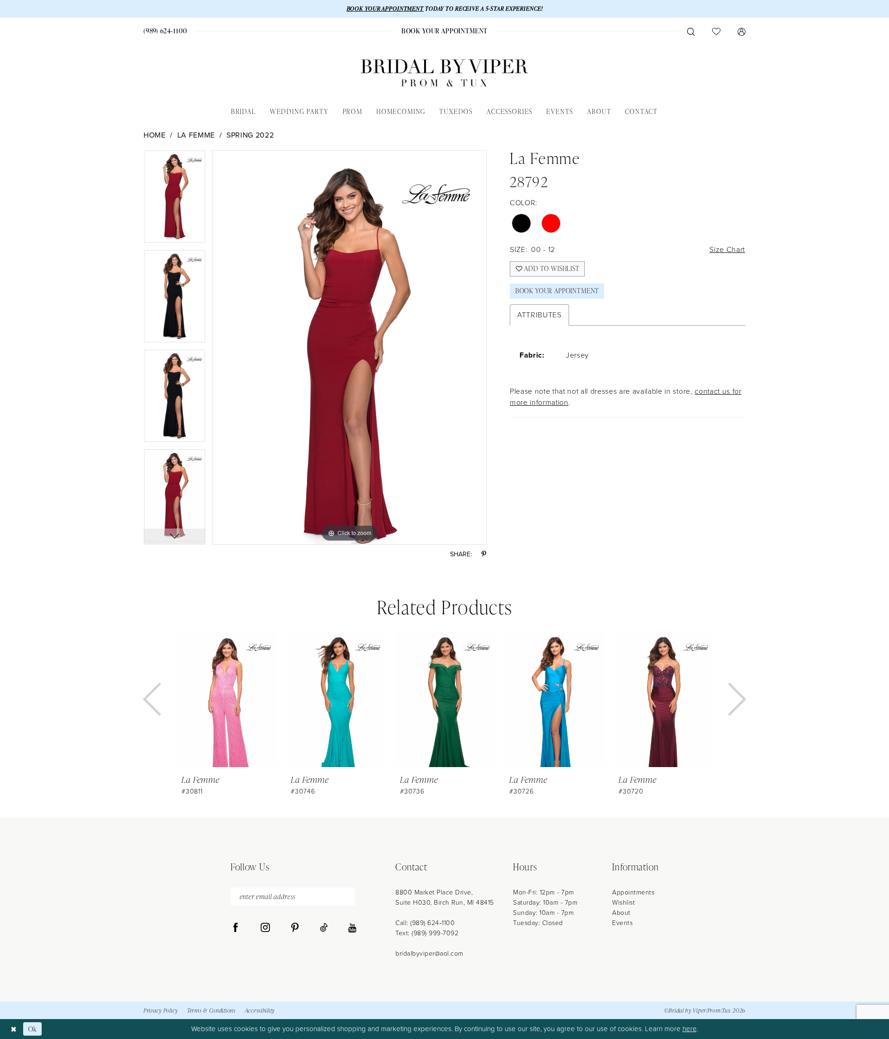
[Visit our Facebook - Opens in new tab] (236, 927)
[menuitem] (165, 31)
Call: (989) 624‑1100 (425, 923)
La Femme (196, 135)
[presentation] (227, 699)
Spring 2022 (250, 135)
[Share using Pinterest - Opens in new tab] (484, 554)
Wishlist (623, 902)
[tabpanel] (175, 200)
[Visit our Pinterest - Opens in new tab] (295, 927)
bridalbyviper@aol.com (429, 953)
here (689, 1029)
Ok (32, 1029)
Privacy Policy (161, 1010)
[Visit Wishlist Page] (716, 31)
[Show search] (690, 31)
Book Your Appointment (557, 290)
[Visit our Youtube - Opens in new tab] (352, 928)
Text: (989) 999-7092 (426, 933)
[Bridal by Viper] (444, 73)
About (621, 913)
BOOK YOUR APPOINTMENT (385, 9)
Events (622, 923)
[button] (741, 31)
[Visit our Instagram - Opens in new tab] (265, 927)
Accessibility (260, 1010)
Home (155, 135)
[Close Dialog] (14, 1029)
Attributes (539, 314)
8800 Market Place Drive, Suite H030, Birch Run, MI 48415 (444, 897)
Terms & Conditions (211, 1010)
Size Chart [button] (727, 249)
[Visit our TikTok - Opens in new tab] (323, 927)
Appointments (633, 892)
